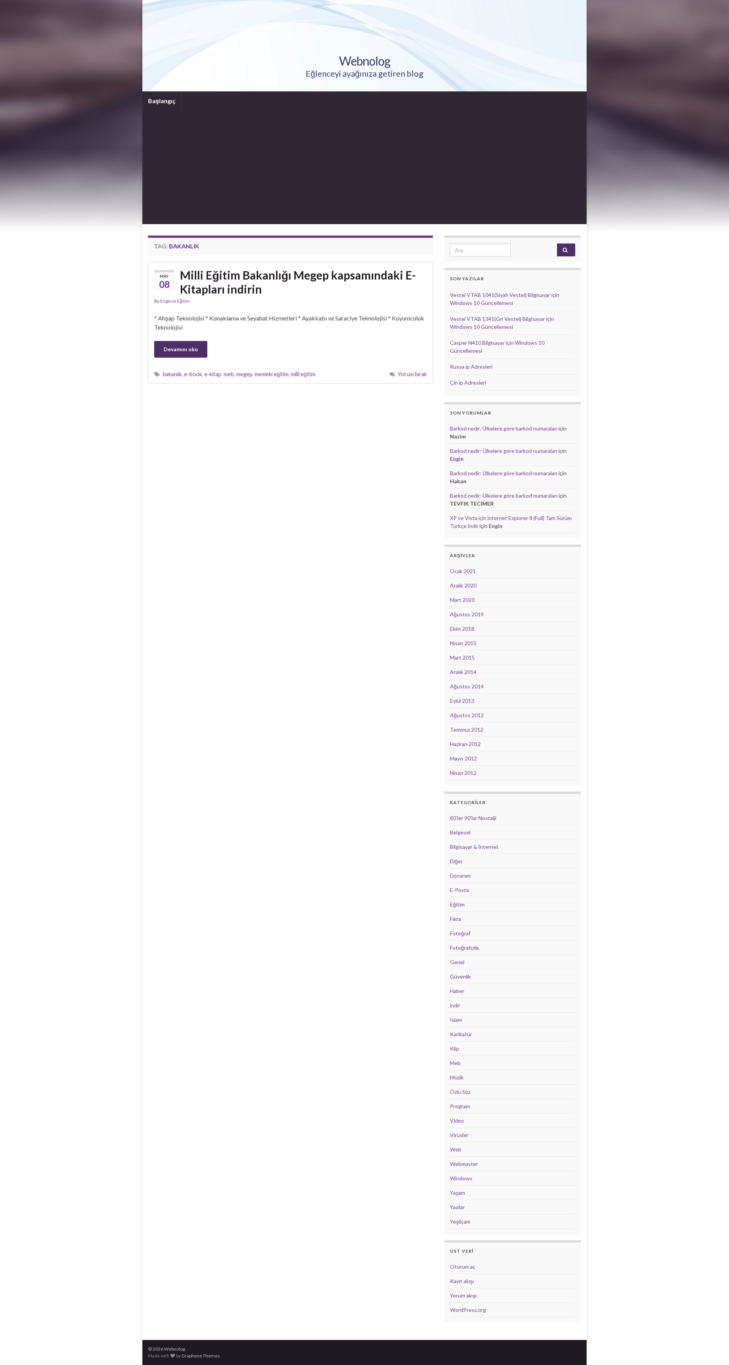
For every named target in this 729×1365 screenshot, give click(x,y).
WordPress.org (468, 1310)
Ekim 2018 (462, 628)
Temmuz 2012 (466, 729)
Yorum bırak (412, 374)
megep (244, 374)
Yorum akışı (463, 1295)
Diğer (456, 861)
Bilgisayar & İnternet (474, 847)
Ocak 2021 (463, 571)
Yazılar (457, 1207)
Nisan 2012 (463, 773)
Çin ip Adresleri (468, 382)
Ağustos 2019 (467, 614)
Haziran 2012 (465, 744)
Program (460, 1106)
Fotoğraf (460, 933)
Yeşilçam (460, 1221)
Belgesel (460, 832)
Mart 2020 (462, 600)
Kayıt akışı (462, 1281)
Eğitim (183, 301)
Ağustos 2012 (467, 715)
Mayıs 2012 (463, 758)
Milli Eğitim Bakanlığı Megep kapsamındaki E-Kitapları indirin (298, 282)
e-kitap (212, 374)
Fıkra (455, 919)
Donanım (460, 875)
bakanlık (172, 374)
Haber (457, 991)
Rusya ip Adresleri (471, 366)
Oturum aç (462, 1266)
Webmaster (464, 1164)
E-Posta (459, 890)
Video (457, 1120)
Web (455, 1149)
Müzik (457, 1077)
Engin (166, 301)
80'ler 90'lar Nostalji (473, 818)
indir (455, 1005)
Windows (461, 1178)
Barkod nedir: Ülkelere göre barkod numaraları (503, 428)
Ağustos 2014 (467, 686)
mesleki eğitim (272, 374)
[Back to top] (711, 1347)
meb (229, 374)
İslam (456, 1019)
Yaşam (457, 1192)
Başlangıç (161, 100)
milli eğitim (303, 374)
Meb (455, 1063)
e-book (193, 374)
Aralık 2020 (463, 585)
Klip (454, 1048)
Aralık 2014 (463, 672)
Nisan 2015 (463, 643)
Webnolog (364, 60)
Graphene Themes (200, 1356)
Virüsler (459, 1135)
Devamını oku (181, 349)
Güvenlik (460, 976)
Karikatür (461, 1034)
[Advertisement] (364, 167)
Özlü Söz (460, 1092)
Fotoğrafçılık (464, 947)
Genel (457, 962)
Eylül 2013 (462, 700)
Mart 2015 (462, 657)
